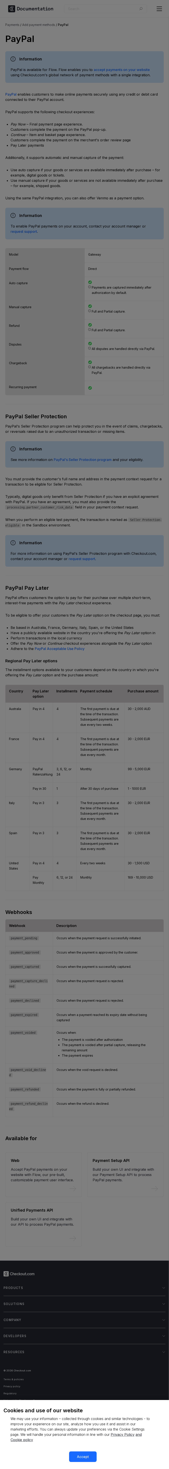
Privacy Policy (122, 1434)
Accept (83, 1456)
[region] (84, 1434)
